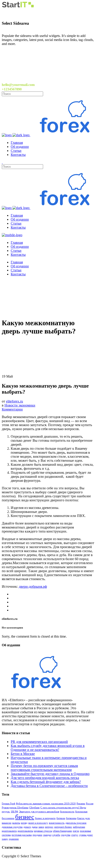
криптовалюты (25, 831)
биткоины (71, 818)
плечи (76, 831)
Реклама (81, 803)
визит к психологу (38, 823)
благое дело (83, 818)
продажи (37, 835)
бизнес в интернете (45, 818)
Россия (89, 803)
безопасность (67, 811)
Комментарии (12, 409)
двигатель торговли (75, 823)
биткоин (60, 818)
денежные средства (12, 827)
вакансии (6, 823)
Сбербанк (34, 807)
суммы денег (86, 835)
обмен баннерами (62, 831)
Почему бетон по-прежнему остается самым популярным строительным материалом (44, 768)
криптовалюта (9, 831)
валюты (16, 823)
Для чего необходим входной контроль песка (45, 778)
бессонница (8, 818)
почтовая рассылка (22, 835)
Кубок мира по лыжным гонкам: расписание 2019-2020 (46, 803)
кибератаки (79, 827)
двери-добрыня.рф (33, 586)
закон (41, 827)
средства (65, 835)
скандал (47, 835)
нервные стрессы (43, 831)
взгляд (24, 823)
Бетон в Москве (23, 754)
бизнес (24, 816)
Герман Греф (8, 803)
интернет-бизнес (63, 827)
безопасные (81, 811)
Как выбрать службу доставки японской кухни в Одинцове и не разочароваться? (48, 748)
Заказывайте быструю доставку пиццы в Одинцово (50, 774)
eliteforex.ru (14, 401)
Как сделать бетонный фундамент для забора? (46, 782)
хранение (14, 839)
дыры (35, 827)
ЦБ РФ (14, 811)
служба (56, 835)
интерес (49, 827)
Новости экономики (19, 405)
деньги (27, 827)
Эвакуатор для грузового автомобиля (39, 811)
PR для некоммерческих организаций (39, 742)
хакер (5, 839)
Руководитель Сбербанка (15, 807)
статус (74, 835)
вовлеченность (57, 823)
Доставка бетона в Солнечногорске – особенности (49, 786)
